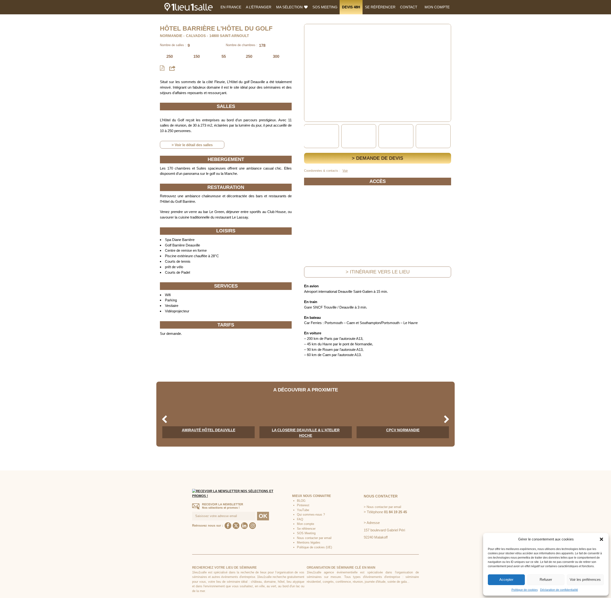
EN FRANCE (231, 7)
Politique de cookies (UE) (314, 547)
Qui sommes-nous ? (311, 514)
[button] (601, 539)
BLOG (301, 500)
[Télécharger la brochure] (162, 68)
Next (446, 136)
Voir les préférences (585, 579)
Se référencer (380, 7)
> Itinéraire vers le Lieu (378, 271)
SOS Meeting (324, 7)
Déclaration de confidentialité (559, 590)
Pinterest (303, 505)
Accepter (506, 579)
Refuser (546, 579)
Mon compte (437, 7)
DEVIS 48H (351, 7)
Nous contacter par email (314, 538)
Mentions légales (308, 542)
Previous (308, 136)
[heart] (311, 31)
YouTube (303, 510)
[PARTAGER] (172, 68)
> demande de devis (377, 158)
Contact (408, 7)
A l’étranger (258, 7)
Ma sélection (290, 7)
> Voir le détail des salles (192, 145)
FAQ (300, 519)
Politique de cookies (524, 590)
